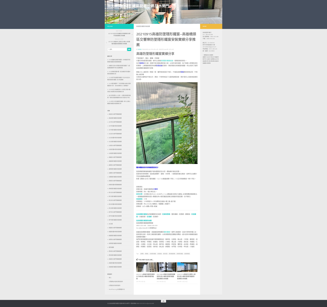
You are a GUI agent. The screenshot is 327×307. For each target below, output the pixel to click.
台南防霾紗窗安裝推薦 (115, 149)
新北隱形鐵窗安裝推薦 (115, 208)
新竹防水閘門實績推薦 (115, 212)
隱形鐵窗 (167, 232)
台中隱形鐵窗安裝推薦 (115, 130)
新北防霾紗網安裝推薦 (115, 204)
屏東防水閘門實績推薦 (115, 181)
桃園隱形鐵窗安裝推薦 (115, 235)
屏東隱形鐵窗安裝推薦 (115, 188)
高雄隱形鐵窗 (180, 253)
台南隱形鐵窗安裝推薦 (115, 153)
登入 (110, 277)
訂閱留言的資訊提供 (114, 285)
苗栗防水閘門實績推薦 (115, 239)
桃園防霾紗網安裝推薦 (115, 231)
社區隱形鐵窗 (153, 253)
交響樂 (155, 189)
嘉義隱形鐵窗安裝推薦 (115, 161)
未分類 (111, 224)
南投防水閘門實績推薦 (115, 114)
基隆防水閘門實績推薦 (115, 165)
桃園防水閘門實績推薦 (115, 228)
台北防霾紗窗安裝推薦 (115, 137)
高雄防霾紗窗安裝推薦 (115, 263)
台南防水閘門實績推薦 (115, 145)
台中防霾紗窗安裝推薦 (115, 126)
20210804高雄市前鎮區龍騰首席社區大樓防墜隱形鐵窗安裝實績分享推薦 (166, 276)
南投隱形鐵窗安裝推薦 (115, 118)
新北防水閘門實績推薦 (115, 200)
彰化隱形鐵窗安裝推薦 (115, 196)
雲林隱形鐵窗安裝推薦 (115, 255)
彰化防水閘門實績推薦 (115, 192)
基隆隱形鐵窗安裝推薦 (115, 169)
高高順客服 (187, 253)
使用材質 (139, 194)
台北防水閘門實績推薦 (115, 134)
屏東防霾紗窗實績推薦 (115, 184)
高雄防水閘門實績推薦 (115, 259)
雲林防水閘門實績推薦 (115, 251)
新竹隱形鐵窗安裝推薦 (115, 220)
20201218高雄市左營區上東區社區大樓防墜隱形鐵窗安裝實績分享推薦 (186, 276)
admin (139, 49)
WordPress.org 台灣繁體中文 (117, 289)
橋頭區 (141, 63)
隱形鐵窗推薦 (172, 253)
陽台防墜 (165, 253)
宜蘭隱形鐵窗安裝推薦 (115, 177)
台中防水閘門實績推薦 (115, 122)
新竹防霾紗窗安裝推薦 (115, 216)
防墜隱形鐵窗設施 (167, 61)
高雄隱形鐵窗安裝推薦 (143, 26)
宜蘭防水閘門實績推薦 (115, 173)
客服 (182, 72)
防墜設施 (159, 66)
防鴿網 (149, 217)
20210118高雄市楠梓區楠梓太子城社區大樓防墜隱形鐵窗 (145, 276)
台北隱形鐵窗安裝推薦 (115, 141)
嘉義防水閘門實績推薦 (115, 157)
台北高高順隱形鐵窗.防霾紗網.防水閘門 (138, 6)
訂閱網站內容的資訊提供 (116, 281)
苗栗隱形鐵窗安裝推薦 (115, 243)
